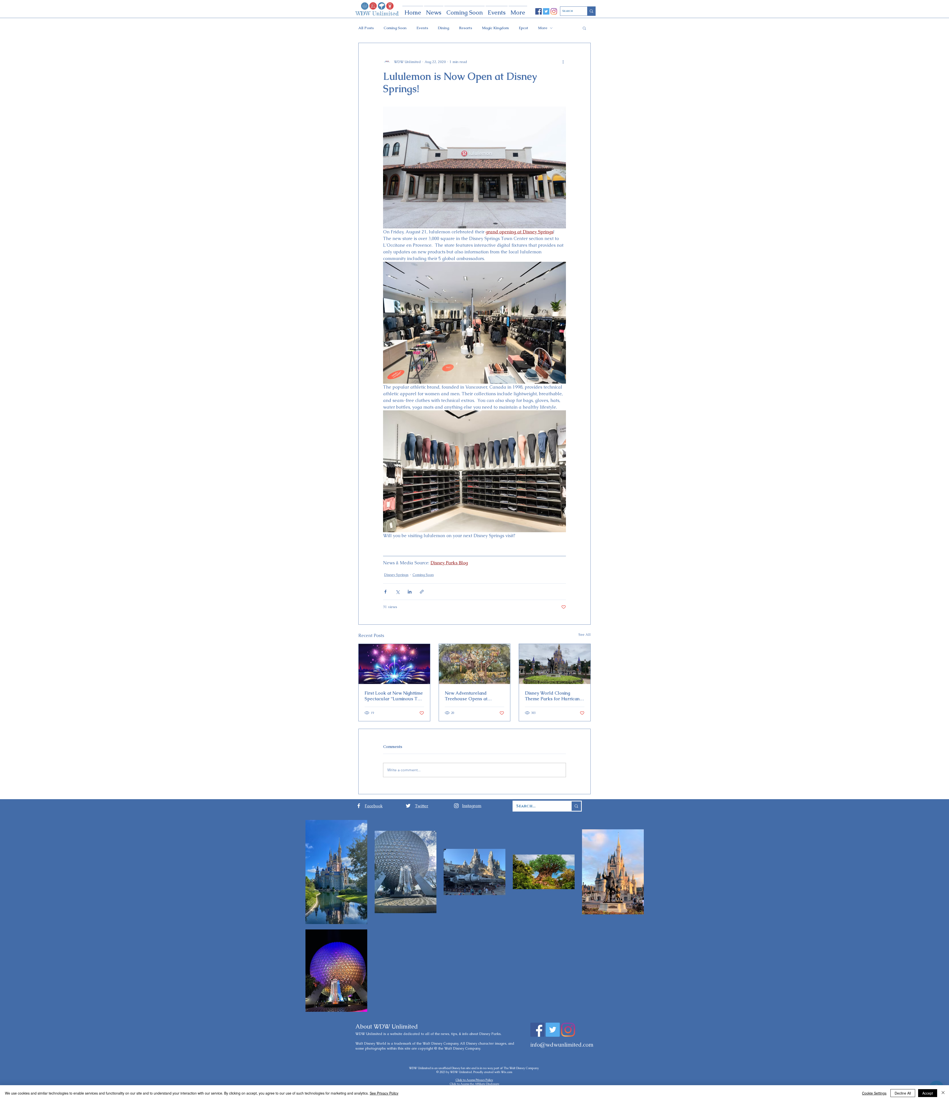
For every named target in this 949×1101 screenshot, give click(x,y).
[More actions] (563, 62)
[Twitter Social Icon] (546, 11)
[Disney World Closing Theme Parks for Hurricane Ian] (554, 664)
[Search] (591, 11)
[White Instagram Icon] (456, 806)
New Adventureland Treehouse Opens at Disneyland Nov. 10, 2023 (470, 696)
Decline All (903, 1093)
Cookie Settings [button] (874, 1093)
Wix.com (506, 1072)
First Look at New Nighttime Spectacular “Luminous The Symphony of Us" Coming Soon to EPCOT (394, 696)
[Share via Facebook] (385, 591)
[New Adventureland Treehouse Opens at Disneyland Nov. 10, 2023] (474, 664)
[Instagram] (554, 11)
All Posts (366, 28)
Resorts (465, 28)
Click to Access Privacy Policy (474, 1080)
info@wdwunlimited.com (561, 1044)
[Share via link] (421, 591)
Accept (927, 1093)
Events (422, 28)
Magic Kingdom (495, 28)
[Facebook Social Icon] (538, 11)
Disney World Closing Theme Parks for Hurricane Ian (553, 696)
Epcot (523, 28)
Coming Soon (395, 28)
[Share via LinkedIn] (409, 591)
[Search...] (576, 806)
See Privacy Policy (384, 1093)
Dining (443, 28)
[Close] (943, 1093)
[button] (584, 28)
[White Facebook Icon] (359, 806)
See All (585, 634)
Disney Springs (396, 575)
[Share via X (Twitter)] (397, 591)
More (542, 28)
